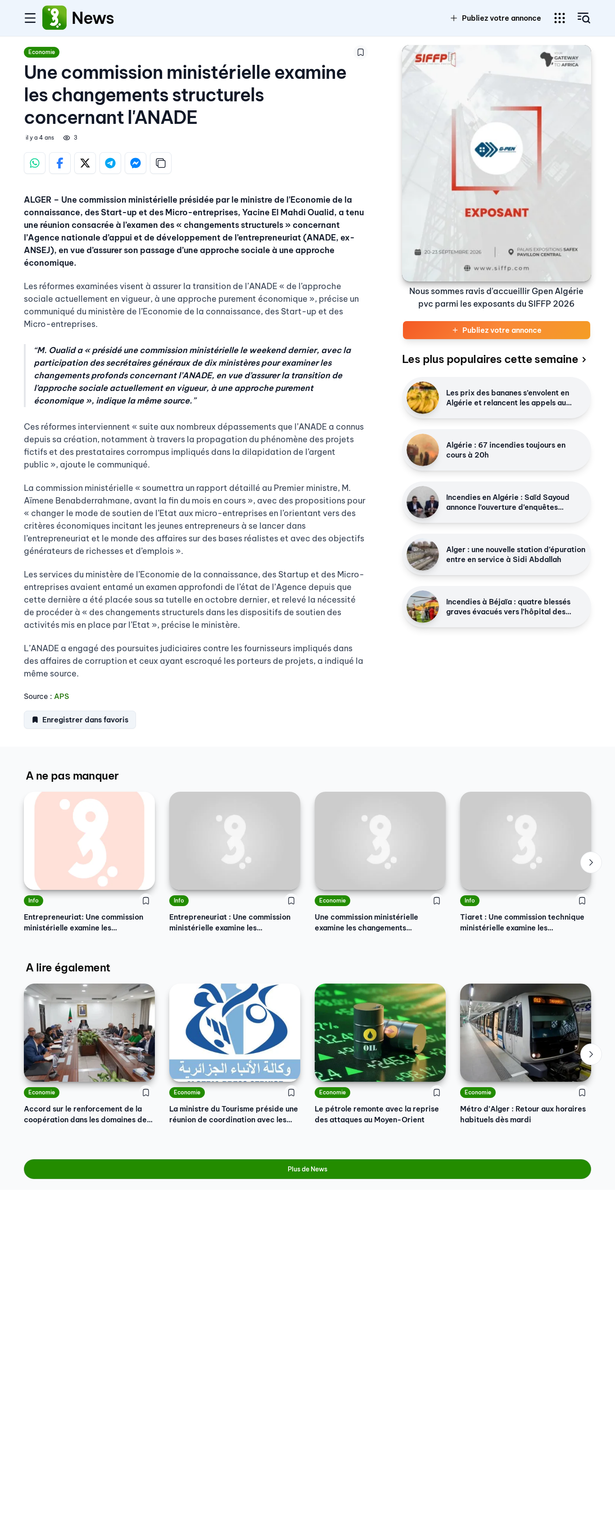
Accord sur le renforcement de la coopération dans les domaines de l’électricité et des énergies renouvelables (85, 1114)
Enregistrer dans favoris (85, 719)
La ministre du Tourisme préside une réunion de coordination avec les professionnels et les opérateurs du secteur (233, 1114)
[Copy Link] (161, 163)
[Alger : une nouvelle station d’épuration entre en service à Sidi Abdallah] (423, 554)
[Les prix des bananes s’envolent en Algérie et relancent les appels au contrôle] (423, 397)
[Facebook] (60, 163)
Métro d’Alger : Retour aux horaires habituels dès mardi (523, 1114)
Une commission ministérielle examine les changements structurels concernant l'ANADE (371, 922)
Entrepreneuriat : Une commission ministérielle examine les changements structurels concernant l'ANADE (229, 922)
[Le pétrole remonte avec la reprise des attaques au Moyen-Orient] (380, 1033)
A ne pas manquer (72, 775)
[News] (54, 18)
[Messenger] (135, 163)
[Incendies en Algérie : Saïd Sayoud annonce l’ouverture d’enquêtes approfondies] (423, 502)
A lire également (68, 967)
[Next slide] (591, 862)
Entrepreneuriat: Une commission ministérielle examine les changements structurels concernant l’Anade (83, 922)
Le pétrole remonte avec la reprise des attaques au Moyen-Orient (377, 1114)
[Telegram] (110, 163)
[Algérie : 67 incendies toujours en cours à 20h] (423, 450)
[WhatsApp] (34, 163)
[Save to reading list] (360, 52)
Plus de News (307, 1169)
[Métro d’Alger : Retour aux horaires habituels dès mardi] (525, 1033)
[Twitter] (85, 163)
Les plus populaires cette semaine (490, 359)
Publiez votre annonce (501, 18)
